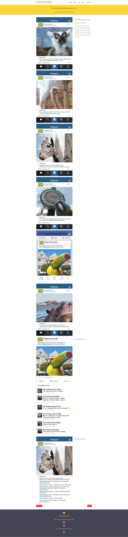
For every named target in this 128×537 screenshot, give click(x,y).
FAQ (79, 2)
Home (70, 2)
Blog (83, 2)
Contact (89, 2)
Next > (89, 505)
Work (75, 2)
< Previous (39, 505)
